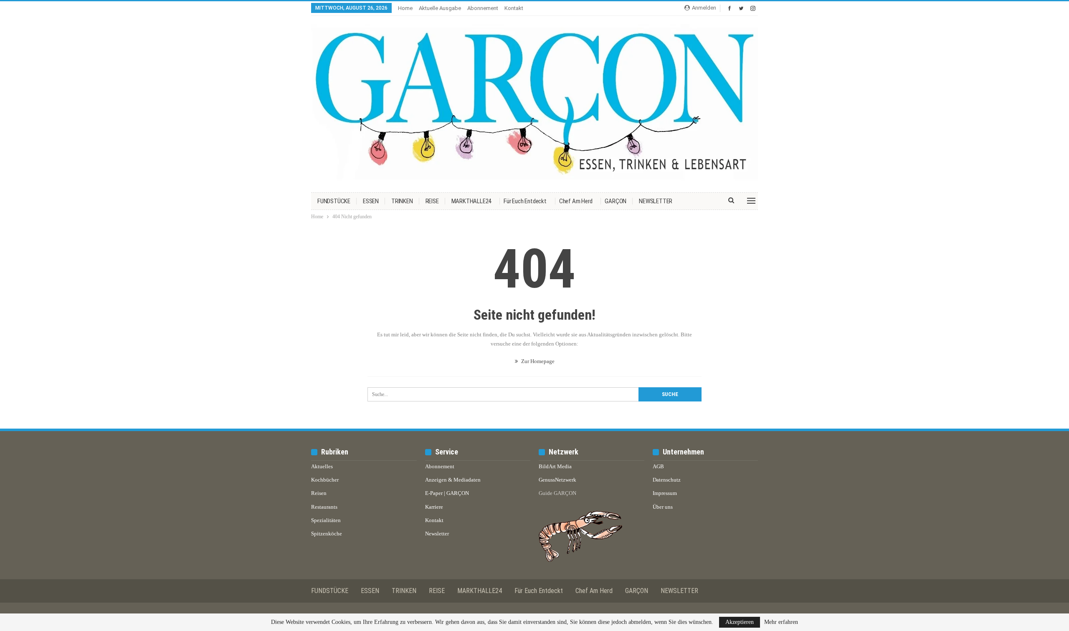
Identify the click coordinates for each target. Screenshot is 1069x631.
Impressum (665, 493)
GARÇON (615, 201)
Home (405, 8)
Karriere (434, 507)
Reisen (319, 493)
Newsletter (437, 533)
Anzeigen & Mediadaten (453, 480)
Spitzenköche (326, 533)
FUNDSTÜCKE (333, 201)
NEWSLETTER (655, 201)
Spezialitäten (326, 520)
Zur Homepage (537, 361)
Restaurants (324, 507)
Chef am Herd (576, 201)
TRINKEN (402, 201)
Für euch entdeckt (525, 201)
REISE (432, 201)
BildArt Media (555, 466)
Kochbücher (325, 480)
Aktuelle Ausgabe (440, 8)
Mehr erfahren (781, 622)
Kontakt (513, 8)
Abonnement (482, 8)
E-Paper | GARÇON (447, 493)
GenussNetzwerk (557, 480)
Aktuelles (322, 466)
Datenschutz (667, 480)
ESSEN (371, 201)
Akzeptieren (739, 622)
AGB (658, 466)
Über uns (663, 507)
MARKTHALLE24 (471, 201)
